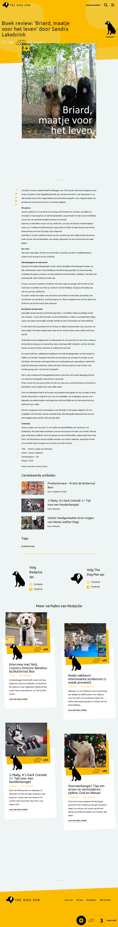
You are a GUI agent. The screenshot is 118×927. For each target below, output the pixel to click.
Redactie (110, 37)
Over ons (69, 900)
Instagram (38, 584)
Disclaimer (91, 900)
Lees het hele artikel (18, 699)
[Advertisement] (59, 162)
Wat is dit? (38, 43)
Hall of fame (105, 900)
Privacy (79, 900)
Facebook (38, 589)
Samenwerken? (93, 5)
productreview (28, 546)
